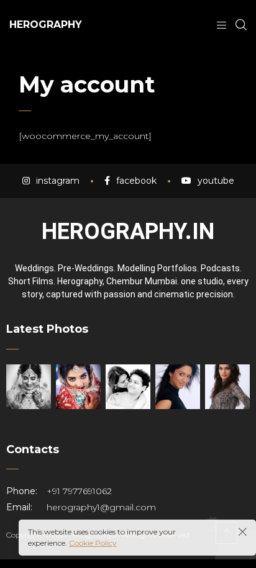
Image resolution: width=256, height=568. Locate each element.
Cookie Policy (93, 543)
